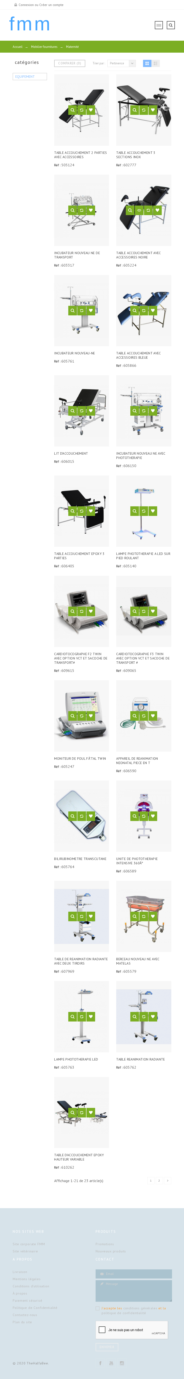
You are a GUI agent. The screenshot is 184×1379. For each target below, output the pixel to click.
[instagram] (122, 1363)
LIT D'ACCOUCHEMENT (71, 453)
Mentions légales (26, 1279)
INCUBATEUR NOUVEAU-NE (74, 353)
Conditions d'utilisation (31, 1286)
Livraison (20, 1272)
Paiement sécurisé (27, 1300)
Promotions (105, 1244)
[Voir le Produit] (139, 210)
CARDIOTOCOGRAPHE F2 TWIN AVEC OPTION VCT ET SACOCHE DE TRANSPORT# (81, 658)
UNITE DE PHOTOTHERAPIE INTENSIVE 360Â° (137, 861)
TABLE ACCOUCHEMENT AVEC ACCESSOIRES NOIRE (138, 255)
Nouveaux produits (111, 1251)
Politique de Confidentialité (35, 1308)
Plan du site (22, 1322)
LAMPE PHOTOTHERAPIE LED (76, 1059)
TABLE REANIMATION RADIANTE (140, 1059)
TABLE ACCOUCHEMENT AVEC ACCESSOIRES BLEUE (138, 355)
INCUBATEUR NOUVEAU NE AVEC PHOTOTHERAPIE (140, 455)
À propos (20, 1293)
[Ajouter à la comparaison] (81, 110)
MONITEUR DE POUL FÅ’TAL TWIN (80, 758)
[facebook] (100, 1363)
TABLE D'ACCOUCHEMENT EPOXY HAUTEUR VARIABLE (79, 1157)
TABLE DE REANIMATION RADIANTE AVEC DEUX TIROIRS (81, 961)
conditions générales (140, 1308)
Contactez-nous (25, 1315)
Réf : (57, 165)
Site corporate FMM (29, 1244)
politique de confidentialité (124, 1313)
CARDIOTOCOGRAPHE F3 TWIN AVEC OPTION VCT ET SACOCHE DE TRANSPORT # (143, 658)
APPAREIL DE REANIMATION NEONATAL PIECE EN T (137, 760)
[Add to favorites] (90, 110)
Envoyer (107, 1347)
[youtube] (111, 1363)
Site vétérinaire (25, 1251)
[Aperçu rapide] (72, 110)
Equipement (25, 76)
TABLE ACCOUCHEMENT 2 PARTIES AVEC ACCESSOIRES (80, 155)
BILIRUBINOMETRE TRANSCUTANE (80, 859)
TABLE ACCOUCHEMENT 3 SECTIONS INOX (135, 155)
